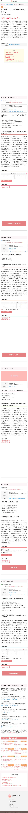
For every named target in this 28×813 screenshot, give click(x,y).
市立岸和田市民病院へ (14, 673)
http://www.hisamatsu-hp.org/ (15, 102)
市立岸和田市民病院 (9, 59)
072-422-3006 (12, 109)
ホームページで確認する (6, 180)
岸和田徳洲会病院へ (14, 354)
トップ (3, 4)
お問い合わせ (12, 802)
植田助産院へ (14, 567)
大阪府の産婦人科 (9, 4)
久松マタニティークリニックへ (14, 223)
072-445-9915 (12, 248)
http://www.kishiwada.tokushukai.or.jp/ (15, 242)
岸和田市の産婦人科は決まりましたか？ (14, 61)
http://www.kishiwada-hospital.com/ (15, 586)
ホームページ (15, 699)
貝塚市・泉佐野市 (16, 44)
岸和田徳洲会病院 (9, 54)
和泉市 (10, 44)
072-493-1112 (12, 386)
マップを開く (5, 187)
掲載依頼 (11, 804)
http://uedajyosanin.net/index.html (15, 489)
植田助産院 (7, 57)
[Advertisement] (14, 79)
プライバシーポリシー (14, 807)
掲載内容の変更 (12, 732)
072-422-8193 (12, 496)
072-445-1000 (12, 592)
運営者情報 (11, 805)
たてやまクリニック (9, 56)
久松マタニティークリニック (11, 52)
